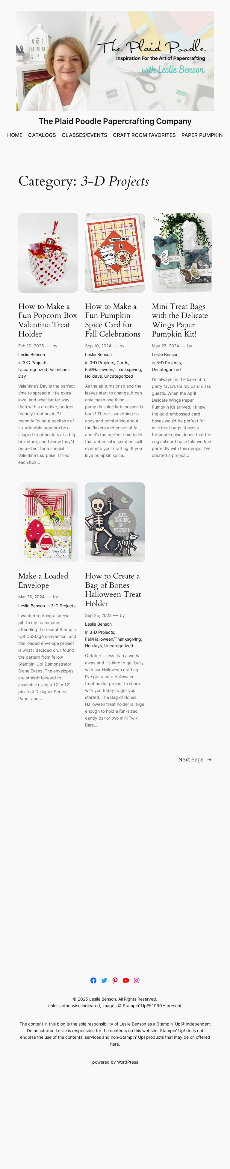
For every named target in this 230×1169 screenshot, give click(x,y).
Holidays (93, 376)
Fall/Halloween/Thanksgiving (113, 369)
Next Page (195, 760)
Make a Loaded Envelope (43, 581)
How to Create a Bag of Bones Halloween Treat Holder (113, 590)
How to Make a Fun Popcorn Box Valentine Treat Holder (47, 320)
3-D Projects (35, 362)
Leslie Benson (31, 354)
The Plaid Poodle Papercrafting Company (115, 121)
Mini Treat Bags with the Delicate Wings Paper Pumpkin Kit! (180, 320)
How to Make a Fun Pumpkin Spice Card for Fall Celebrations (112, 320)
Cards (122, 362)
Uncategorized (32, 369)
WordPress (127, 1062)
